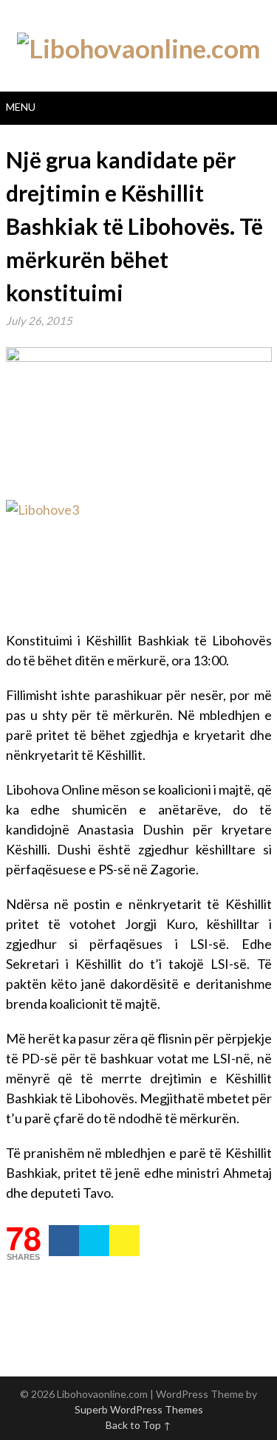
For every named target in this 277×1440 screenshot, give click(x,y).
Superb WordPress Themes (139, 1409)
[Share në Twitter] (94, 1240)
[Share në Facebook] (64, 1240)
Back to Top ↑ (138, 1425)
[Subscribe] (124, 1240)
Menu (20, 106)
